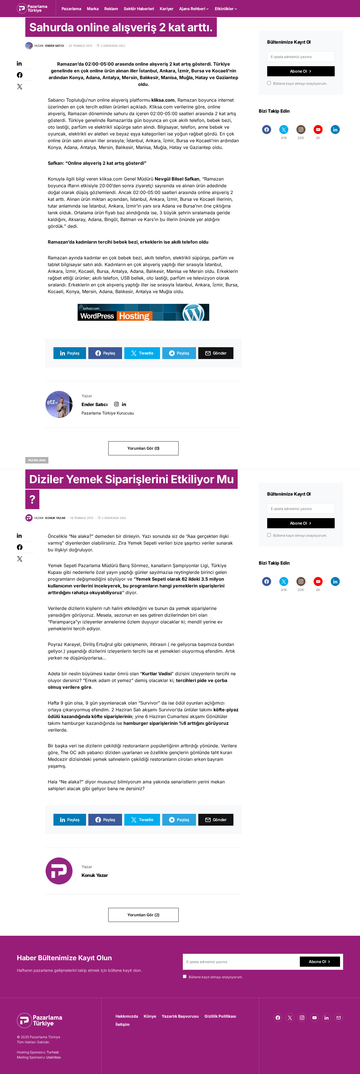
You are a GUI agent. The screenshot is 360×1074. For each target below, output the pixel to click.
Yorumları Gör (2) (143, 914)
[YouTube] (314, 1017)
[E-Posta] (338, 1017)
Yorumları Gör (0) (143, 448)
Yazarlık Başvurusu (180, 1016)
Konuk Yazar (95, 875)
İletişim (123, 1024)
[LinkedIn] (335, 132)
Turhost (53, 1052)
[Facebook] (266, 132)
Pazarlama (37, 460)
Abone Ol (298, 71)
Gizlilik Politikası (220, 1016)
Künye (150, 1016)
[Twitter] (289, 1017)
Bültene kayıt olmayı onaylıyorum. (300, 83)
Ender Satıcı (94, 404)
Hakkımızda (127, 1016)
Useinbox (53, 1057)
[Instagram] (302, 1017)
